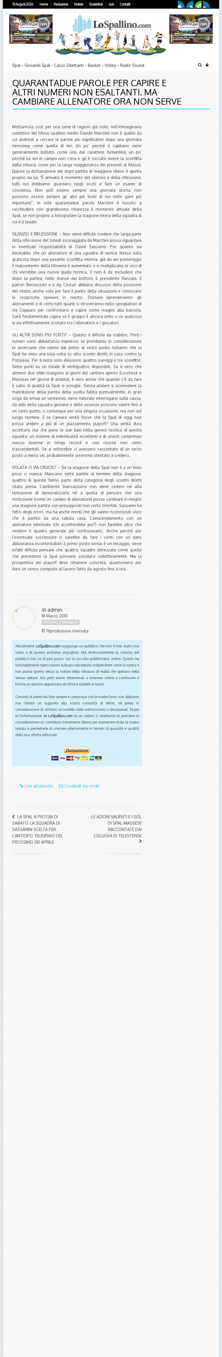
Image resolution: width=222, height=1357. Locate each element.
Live (111, 4)
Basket (94, 65)
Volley (110, 65)
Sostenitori (96, 4)
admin (54, 609)
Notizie (78, 4)
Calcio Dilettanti (69, 65)
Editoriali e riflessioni (60, 622)
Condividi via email (81, 785)
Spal (16, 65)
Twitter (189, 4)
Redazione (61, 4)
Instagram (206, 4)
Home (44, 4)
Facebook (181, 4)
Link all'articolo (39, 785)
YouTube (198, 4)
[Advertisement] (183, 154)
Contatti (125, 4)
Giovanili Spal (37, 65)
